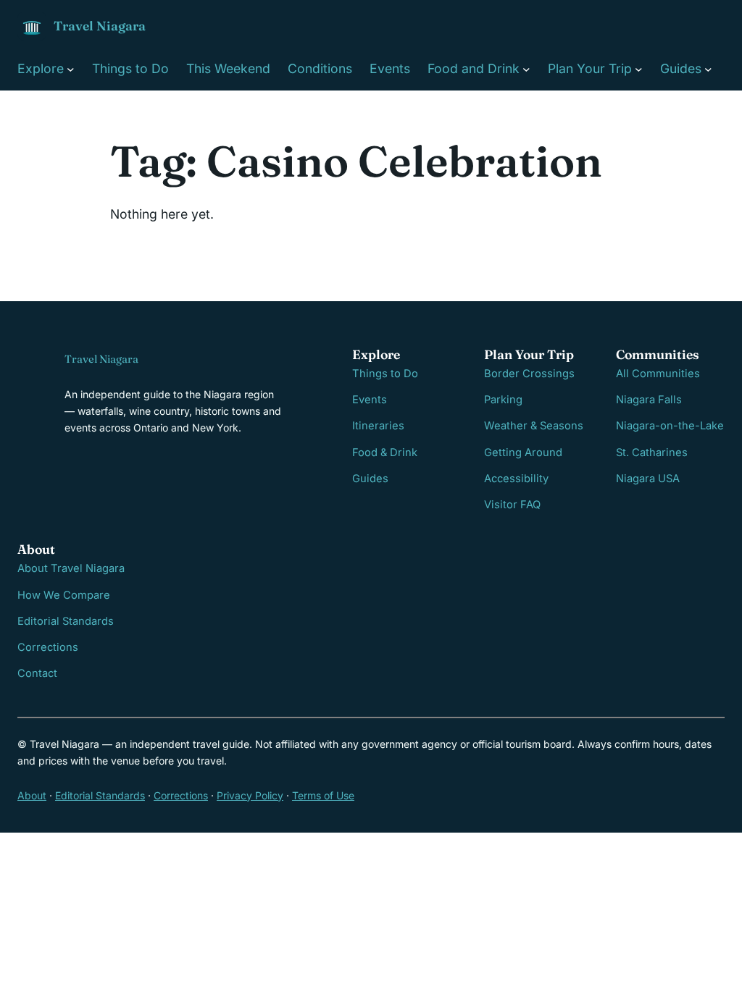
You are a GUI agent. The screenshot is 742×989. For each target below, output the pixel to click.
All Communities (658, 373)
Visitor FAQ (512, 504)
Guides (370, 478)
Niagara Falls (649, 399)
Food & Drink (384, 452)
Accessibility (516, 478)
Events (369, 399)
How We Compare (63, 595)
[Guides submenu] (708, 68)
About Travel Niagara (71, 568)
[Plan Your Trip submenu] (639, 68)
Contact (37, 673)
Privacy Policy (250, 795)
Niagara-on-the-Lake (670, 425)
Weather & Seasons (533, 425)
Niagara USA (648, 478)
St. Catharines (652, 452)
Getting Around (523, 452)
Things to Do (385, 373)
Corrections (47, 647)
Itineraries (378, 425)
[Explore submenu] (71, 68)
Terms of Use (323, 795)
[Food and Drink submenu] (526, 68)
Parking (503, 399)
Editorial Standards (65, 621)
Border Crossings (529, 373)
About (31, 795)
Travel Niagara (100, 25)
